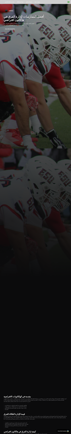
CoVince (11, 10)
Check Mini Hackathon (10, 29)
